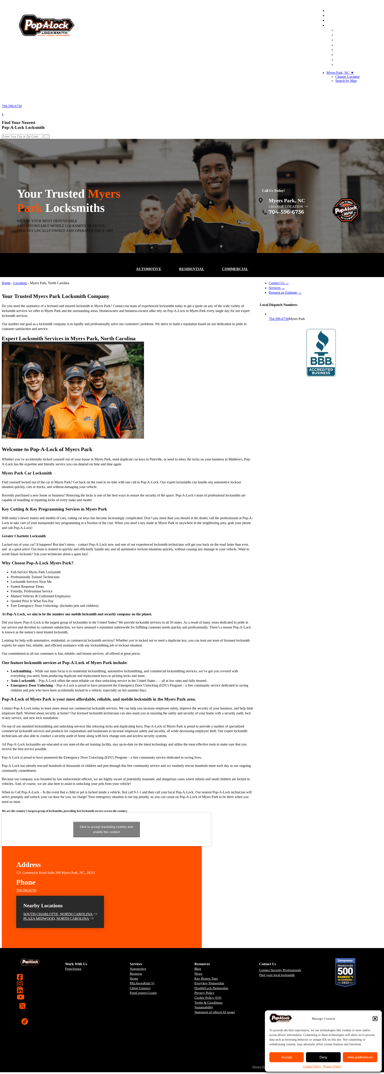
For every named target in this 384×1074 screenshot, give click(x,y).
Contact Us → (279, 283)
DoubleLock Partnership (211, 988)
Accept (287, 1057)
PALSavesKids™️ (142, 983)
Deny (323, 1057)
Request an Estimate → (285, 292)
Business (136, 973)
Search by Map (346, 81)
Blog (197, 969)
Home (6, 283)
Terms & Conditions (208, 1002)
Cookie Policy (312, 1066)
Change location (286, 207)
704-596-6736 (12, 106)
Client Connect (140, 988)
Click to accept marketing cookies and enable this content (106, 829)
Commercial (235, 269)
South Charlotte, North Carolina (58, 914)
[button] (375, 1018)
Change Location (347, 77)
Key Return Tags (206, 978)
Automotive (148, 269)
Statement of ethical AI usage (214, 1012)
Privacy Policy (332, 1066)
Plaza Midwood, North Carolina (56, 918)
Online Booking (353, 64)
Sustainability (203, 1007)
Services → (277, 288)
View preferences (360, 1057)
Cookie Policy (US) (207, 997)
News (198, 973)
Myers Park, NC (340, 73)
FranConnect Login (143, 993)
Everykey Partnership (209, 983)
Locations (20, 283)
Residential (191, 269)
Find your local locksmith (277, 975)
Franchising (73, 969)
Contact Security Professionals (280, 970)
